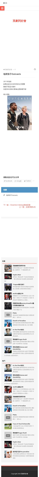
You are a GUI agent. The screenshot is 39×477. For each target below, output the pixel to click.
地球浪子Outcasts (12, 195)
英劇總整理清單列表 (19, 266)
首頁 (5, 3)
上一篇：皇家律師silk (27, 207)
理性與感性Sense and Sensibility (20, 348)
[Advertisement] (19, 45)
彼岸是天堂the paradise (21, 452)
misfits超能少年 (18, 293)
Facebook (8, 181)
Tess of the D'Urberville (21, 424)
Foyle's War (17, 275)
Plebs (15, 313)
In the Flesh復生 (18, 330)
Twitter (28, 181)
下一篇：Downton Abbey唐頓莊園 (16, 205)
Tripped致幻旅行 (18, 284)
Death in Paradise (19, 321)
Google (19, 181)
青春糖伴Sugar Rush (20, 339)
